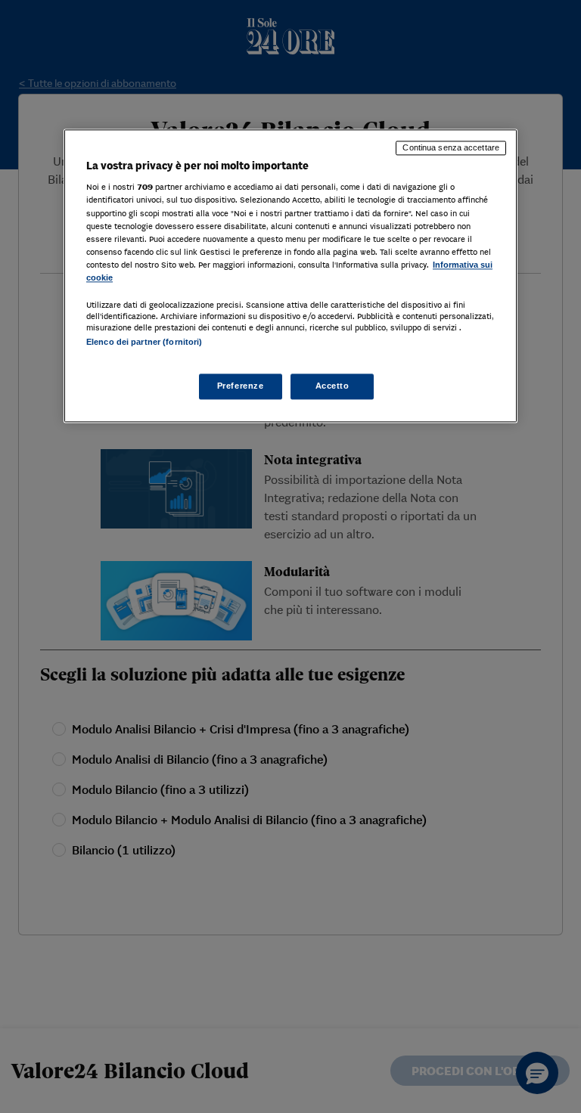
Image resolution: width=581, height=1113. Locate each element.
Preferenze (240, 386)
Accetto (332, 386)
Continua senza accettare (450, 147)
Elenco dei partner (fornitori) (144, 341)
